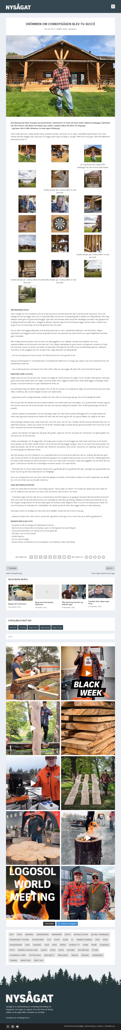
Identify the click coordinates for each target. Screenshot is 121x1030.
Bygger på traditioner (17, 604)
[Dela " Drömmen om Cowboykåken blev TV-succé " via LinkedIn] (50, 557)
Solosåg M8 (83, 950)
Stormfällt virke (18, 955)
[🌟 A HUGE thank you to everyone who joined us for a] (88, 838)
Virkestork (25, 960)
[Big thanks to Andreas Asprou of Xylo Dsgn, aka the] (33, 838)
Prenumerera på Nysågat (73, 1026)
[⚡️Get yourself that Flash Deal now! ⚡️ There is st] (88, 728)
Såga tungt (57, 627)
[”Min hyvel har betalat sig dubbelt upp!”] (74, 592)
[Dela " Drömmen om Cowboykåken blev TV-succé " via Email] (64, 557)
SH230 (52, 950)
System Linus (35, 955)
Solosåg (71, 950)
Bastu (68, 934)
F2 (72, 940)
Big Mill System (81, 934)
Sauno (44, 950)
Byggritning (38, 940)
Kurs (27, 945)
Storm (95, 950)
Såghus (74, 955)
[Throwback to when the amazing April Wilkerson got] (33, 673)
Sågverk (85, 955)
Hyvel (105, 940)
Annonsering (90, 1026)
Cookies (100, 1026)
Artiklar (59, 29)
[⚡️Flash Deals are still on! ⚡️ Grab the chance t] (33, 728)
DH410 (57, 940)
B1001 (19, 934)
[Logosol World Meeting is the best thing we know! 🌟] (33, 893)
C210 (49, 940)
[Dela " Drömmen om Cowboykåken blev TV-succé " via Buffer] (54, 557)
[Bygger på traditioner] (20, 593)
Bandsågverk (43, 934)
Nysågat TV (74, 945)
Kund (65, 29)
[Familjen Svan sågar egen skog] (100, 591)
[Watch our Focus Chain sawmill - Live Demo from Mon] (33, 783)
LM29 (47, 945)
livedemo (37, 945)
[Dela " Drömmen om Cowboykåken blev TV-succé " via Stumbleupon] (59, 557)
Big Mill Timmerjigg (100, 934)
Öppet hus (38, 960)
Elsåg (65, 940)
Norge (63, 945)
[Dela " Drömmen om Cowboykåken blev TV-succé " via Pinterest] (45, 557)
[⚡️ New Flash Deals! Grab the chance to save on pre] (88, 783)
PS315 (12, 950)
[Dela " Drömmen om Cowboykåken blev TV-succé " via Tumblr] (40, 557)
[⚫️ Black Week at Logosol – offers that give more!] (88, 673)
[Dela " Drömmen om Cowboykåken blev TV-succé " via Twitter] (36, 557)
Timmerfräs (97, 955)
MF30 (54, 945)
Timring (22, 627)
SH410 (61, 950)
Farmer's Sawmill (84, 940)
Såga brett (33, 627)
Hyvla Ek (13, 627)
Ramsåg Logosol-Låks (28, 950)
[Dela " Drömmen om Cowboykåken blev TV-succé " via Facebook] (31, 557)
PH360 (93, 945)
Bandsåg (29, 934)
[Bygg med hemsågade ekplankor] (47, 592)
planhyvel (104, 945)
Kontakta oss (110, 1026)
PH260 (85, 945)
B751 (12, 934)
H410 (97, 940)
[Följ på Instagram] (13, 1026)
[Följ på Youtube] (17, 1026)
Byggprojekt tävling (19, 940)
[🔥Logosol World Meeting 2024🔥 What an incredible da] (88, 893)
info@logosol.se (23, 1018)
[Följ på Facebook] (8, 1026)
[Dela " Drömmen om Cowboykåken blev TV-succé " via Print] (69, 557)
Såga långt (45, 627)
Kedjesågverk (16, 945)
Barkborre (57, 934)
